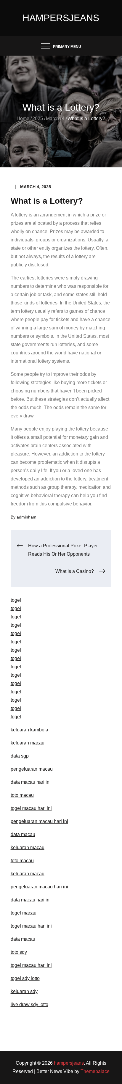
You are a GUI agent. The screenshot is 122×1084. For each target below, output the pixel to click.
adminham (26, 517)
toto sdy (19, 952)
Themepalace (95, 1071)
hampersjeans (61, 17)
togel (16, 600)
